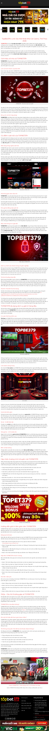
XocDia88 (13, 295)
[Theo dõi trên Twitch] (15, 719)
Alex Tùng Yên (40, 717)
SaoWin (17, 295)
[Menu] (1, 3)
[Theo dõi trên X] (6, 719)
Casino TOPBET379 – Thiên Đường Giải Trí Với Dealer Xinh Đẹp (24, 685)
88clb (26, 295)
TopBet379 (3, 703)
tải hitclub (15, 294)
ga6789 (3, 294)
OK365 (21, 295)
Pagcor (24, 609)
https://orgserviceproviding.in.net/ (10, 543)
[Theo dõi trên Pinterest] (8, 719)
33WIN (5, 295)
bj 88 (24, 295)
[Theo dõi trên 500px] (12, 719)
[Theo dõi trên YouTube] (10, 719)
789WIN (9, 295)
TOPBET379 (4, 43)
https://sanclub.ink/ (31, 294)
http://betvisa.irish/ (22, 294)
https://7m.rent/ (9, 294)
